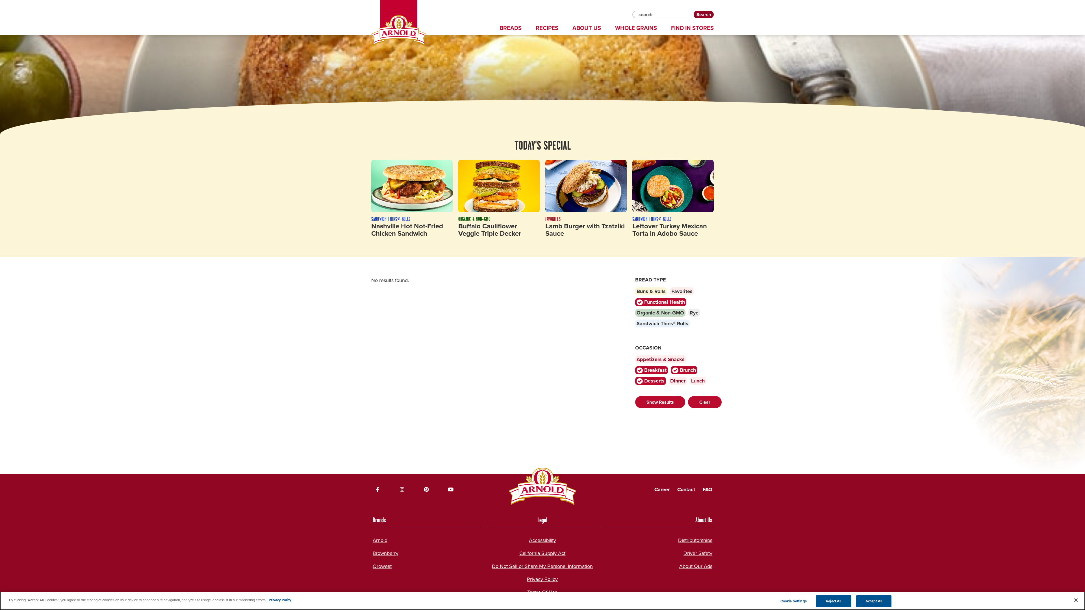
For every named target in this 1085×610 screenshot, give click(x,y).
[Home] (398, 30)
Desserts (654, 380)
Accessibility (542, 540)
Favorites (682, 291)
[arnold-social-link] (378, 489)
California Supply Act (542, 553)
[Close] (1076, 600)
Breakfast (655, 370)
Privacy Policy (542, 579)
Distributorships (695, 540)
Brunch (687, 370)
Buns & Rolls (651, 291)
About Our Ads (695, 566)
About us (586, 28)
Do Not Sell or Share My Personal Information (542, 566)
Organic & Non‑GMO (660, 312)
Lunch (698, 380)
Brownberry (385, 553)
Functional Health (664, 302)
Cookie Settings (793, 601)
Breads (511, 28)
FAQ (707, 489)
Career (662, 489)
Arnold (380, 540)
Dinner (677, 380)
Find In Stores (692, 28)
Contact (686, 489)
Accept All (873, 601)
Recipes (547, 28)
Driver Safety (697, 553)
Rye (694, 312)
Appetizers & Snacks (661, 359)
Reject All (833, 601)
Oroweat (382, 566)
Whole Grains (636, 28)
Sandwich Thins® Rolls (662, 323)
